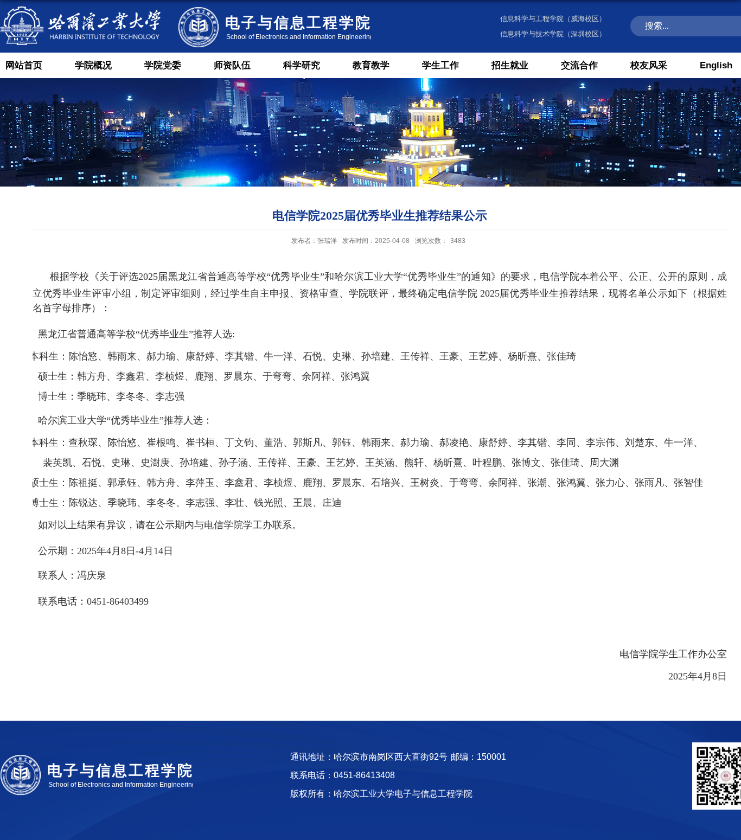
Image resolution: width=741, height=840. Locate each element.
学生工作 (440, 65)
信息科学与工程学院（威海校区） (553, 19)
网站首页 (23, 65)
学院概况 (93, 65)
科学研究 (301, 65)
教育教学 (371, 65)
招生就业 (509, 65)
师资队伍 (232, 65)
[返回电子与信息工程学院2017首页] (185, 7)
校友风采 (648, 65)
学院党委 (162, 65)
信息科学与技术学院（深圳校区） (553, 34)
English (716, 65)
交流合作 (579, 65)
